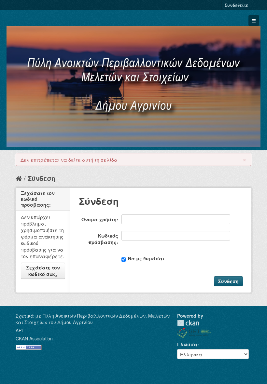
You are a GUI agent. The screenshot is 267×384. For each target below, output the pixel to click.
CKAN (188, 323)
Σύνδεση (41, 178)
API (19, 330)
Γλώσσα (187, 344)
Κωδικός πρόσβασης (103, 238)
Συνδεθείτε (236, 5)
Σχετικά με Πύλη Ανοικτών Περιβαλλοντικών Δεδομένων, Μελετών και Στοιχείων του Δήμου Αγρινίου (93, 318)
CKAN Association (34, 338)
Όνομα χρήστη (99, 219)
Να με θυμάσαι (146, 258)
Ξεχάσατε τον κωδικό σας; (43, 270)
